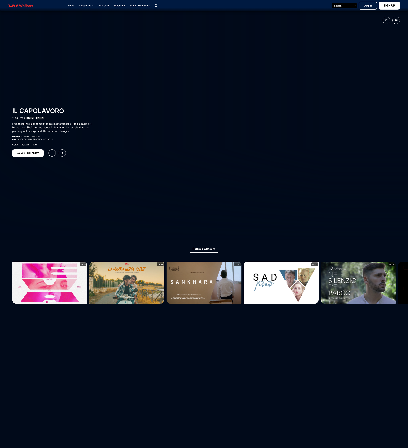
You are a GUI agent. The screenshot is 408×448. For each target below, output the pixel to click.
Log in (368, 5)
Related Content (204, 248)
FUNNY (25, 144)
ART (35, 144)
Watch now (29, 153)
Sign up (389, 5)
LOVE (15, 144)
